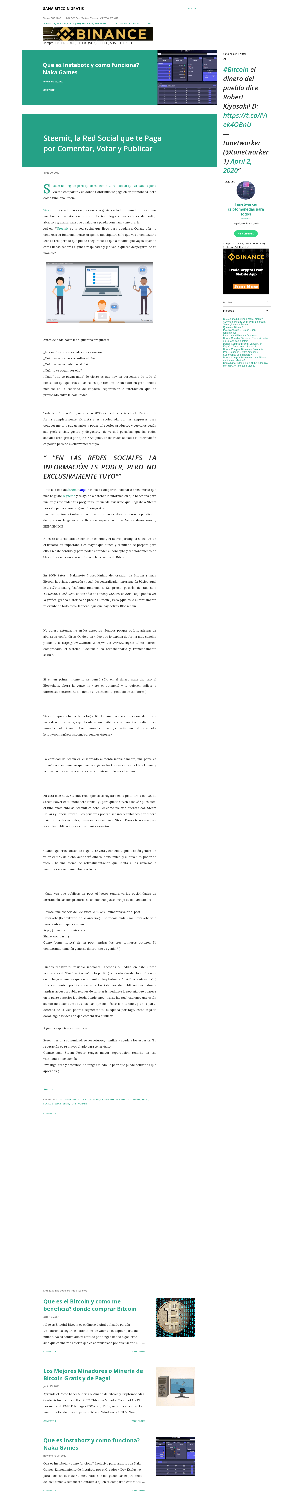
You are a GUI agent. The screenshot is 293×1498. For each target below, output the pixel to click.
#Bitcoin (236, 69)
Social (47, 1103)
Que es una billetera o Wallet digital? (243, 319)
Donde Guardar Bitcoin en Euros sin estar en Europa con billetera (245, 339)
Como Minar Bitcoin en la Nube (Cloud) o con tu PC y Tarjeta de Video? (245, 364)
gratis (125, 1099)
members (246, 218)
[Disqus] (99, 1157)
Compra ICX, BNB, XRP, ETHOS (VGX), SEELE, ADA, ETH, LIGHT (74, 23)
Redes (145, 1099)
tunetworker (79, 1103)
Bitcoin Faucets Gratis (127, 23)
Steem (57, 186)
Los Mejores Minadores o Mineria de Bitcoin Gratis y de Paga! (93, 1374)
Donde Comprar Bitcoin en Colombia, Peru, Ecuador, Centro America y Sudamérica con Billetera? (243, 352)
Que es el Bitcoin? (233, 327)
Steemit (62, 228)
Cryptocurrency (110, 1099)
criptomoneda (90, 1099)
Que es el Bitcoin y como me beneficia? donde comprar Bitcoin (90, 1305)
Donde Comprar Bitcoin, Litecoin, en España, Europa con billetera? (242, 345)
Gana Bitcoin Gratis (63, 8)
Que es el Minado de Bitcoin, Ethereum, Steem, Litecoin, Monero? (244, 323)
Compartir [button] (49, 89)
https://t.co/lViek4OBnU (245, 120)
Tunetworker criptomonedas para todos (246, 209)
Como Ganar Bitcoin (68, 1099)
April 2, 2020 (237, 165)
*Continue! (138, 1351)
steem (55, 1103)
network (135, 1099)
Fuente (48, 1089)
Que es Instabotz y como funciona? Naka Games (91, 68)
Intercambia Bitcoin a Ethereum (240, 335)
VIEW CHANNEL (246, 233)
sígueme (69, 496)
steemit (64, 1103)
